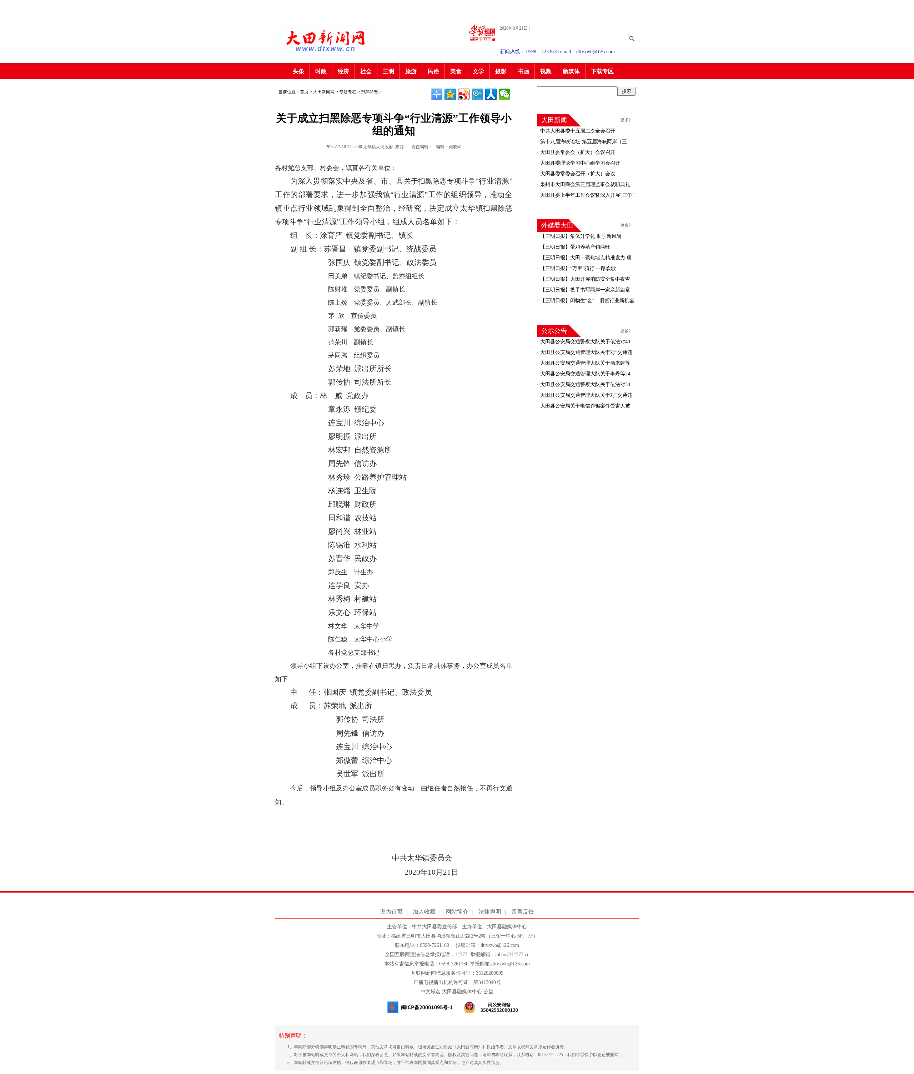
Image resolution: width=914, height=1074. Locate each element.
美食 (456, 71)
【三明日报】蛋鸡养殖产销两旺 (574, 247)
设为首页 (391, 912)
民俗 (433, 71)
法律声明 (489, 912)
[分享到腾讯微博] (477, 94)
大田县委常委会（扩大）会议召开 (577, 152)
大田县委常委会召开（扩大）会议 (577, 173)
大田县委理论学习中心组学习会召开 (579, 163)
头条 (298, 71)
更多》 (626, 120)
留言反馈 (522, 912)
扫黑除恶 (369, 91)
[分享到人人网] (491, 94)
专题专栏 (347, 91)
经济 (343, 71)
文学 (478, 71)
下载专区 (602, 71)
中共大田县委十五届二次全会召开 (577, 131)
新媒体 (571, 71)
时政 (321, 71)
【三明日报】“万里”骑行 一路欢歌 (577, 268)
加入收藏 (424, 912)
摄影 (501, 71)
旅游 (411, 71)
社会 (366, 71)
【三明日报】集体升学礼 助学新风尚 (580, 236)
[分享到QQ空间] (450, 94)
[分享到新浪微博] (463, 94)
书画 (523, 71)
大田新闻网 (324, 91)
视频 (546, 71)
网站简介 (457, 912)
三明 (388, 71)
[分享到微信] (504, 94)
